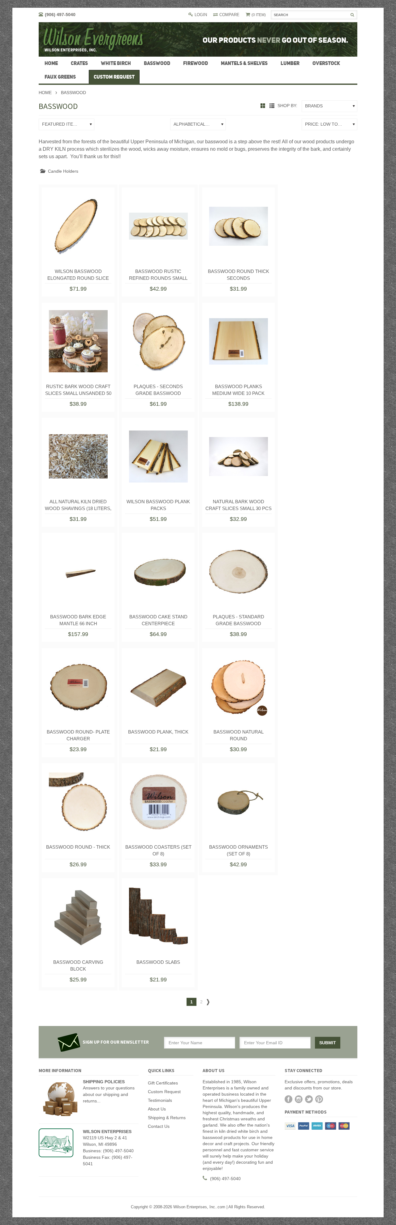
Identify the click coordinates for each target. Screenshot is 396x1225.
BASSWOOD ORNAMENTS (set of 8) (238, 850)
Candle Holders (63, 171)
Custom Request (164, 1091)
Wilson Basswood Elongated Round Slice (78, 275)
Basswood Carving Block (78, 965)
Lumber (290, 63)
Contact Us (159, 1126)
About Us (157, 1108)
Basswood (157, 63)
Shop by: (287, 105)
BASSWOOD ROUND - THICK (78, 847)
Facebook (288, 1099)
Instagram (299, 1099)
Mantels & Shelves (244, 63)
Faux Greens (60, 77)
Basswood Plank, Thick (158, 731)
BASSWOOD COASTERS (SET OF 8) (158, 850)
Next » (208, 1003)
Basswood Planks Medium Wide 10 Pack (238, 390)
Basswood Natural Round (238, 735)
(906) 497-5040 (60, 14)
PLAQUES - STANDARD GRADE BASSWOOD (238, 620)
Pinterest (319, 1099)
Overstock (326, 63)
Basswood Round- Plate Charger (78, 735)
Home (45, 92)
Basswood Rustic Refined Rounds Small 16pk (158, 276)
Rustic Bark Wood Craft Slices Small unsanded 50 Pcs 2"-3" (78, 391)
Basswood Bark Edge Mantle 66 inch (78, 620)
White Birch (116, 63)
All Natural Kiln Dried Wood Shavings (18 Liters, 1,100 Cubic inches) (78, 506)
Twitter (309, 1099)
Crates (79, 63)
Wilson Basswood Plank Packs (158, 505)
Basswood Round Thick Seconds (238, 275)
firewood (195, 63)
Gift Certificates (163, 1082)
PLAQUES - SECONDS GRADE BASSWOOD (158, 390)
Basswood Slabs (158, 962)
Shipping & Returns (167, 1117)
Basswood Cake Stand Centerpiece (158, 620)
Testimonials (160, 1100)
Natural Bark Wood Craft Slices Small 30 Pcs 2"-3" (238, 506)
